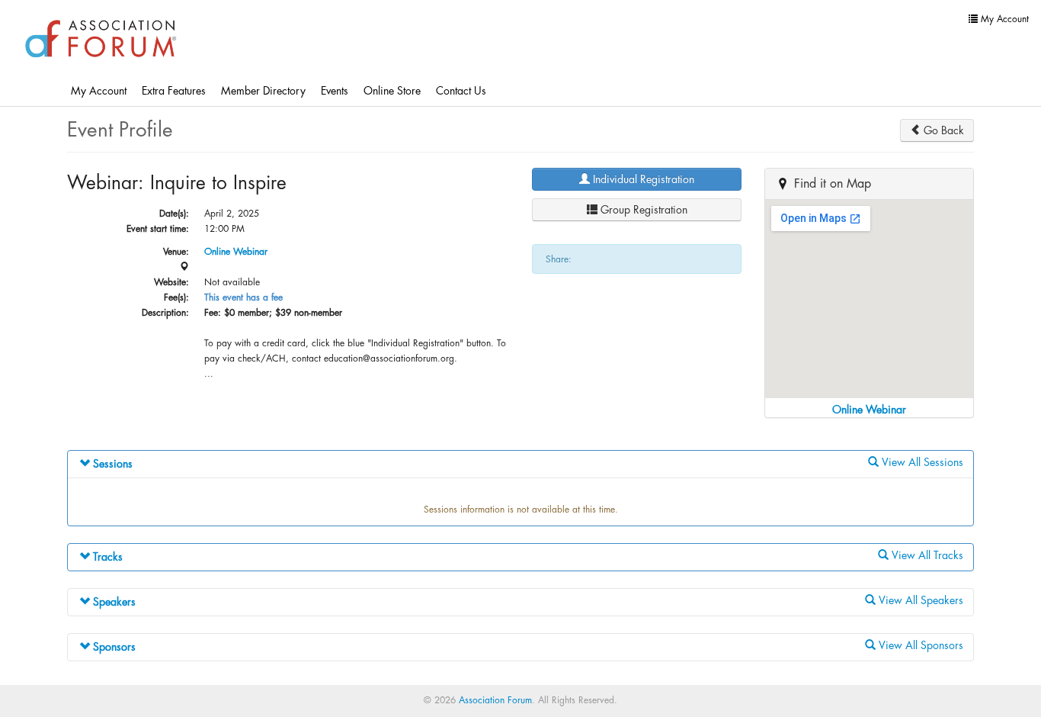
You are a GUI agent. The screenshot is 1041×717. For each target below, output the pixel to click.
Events (334, 90)
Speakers (113, 601)
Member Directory (263, 90)
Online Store (392, 90)
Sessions (111, 463)
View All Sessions (921, 462)
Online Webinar (235, 251)
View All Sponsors (919, 645)
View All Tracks (926, 555)
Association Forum (495, 700)
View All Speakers (919, 600)
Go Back (942, 130)
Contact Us (461, 90)
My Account (99, 90)
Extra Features (174, 90)
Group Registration (642, 209)
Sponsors (113, 646)
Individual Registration (642, 179)
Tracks (106, 556)
